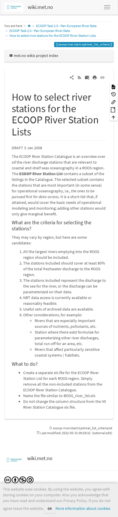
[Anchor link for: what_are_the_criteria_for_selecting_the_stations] (34, 228)
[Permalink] (102, 77)
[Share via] (71, 77)
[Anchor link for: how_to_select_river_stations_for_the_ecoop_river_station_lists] (36, 131)
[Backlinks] (113, 101)
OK (50, 508)
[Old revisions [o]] (113, 94)
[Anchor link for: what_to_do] (40, 363)
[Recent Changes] (79, 77)
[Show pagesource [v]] (113, 86)
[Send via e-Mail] (87, 77)
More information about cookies (83, 508)
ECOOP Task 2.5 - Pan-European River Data (66, 26)
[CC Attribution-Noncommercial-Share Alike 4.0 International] (19, 479)
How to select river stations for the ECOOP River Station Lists (52, 35)
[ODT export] (113, 109)
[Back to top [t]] (113, 117)
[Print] (94, 77)
